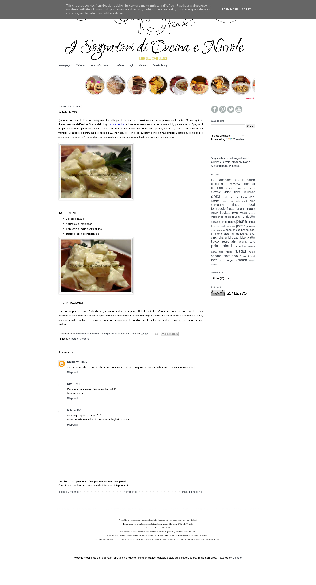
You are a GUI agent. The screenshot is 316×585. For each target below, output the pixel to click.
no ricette (248, 216)
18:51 (76, 383)
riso (221, 251)
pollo (252, 241)
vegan (230, 260)
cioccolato (218, 184)
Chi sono (80, 65)
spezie (236, 256)
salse (252, 252)
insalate (250, 208)
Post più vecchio (192, 491)
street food (248, 256)
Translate (238, 139)
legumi (215, 212)
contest (249, 184)
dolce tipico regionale (239, 191)
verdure (84, 338)
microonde (217, 216)
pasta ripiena (227, 226)
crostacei (249, 188)
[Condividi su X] (170, 334)
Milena (71, 410)
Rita (69, 383)
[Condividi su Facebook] (173, 334)
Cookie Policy (160, 65)
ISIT (213, 180)
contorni (217, 188)
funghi (240, 208)
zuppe (214, 264)
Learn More (229, 9)
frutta (230, 208)
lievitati (225, 213)
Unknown (73, 361)
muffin (236, 216)
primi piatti (221, 245)
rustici (240, 251)
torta (214, 260)
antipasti (225, 180)
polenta (243, 242)
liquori (252, 213)
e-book (120, 65)
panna (232, 221)
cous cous (233, 188)
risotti (229, 251)
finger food (243, 204)
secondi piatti (220, 256)
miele (228, 216)
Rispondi (72, 372)
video (252, 260)
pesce (245, 229)
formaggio (218, 208)
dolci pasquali (231, 201)
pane (224, 221)
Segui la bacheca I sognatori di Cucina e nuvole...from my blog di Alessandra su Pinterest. (231, 162)
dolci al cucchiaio (235, 197)
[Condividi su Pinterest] (177, 334)
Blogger (237, 557)
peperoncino (233, 229)
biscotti (239, 180)
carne (251, 180)
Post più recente (69, 491)
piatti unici (225, 237)
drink (244, 201)
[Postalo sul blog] (166, 334)
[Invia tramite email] (163, 334)
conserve (235, 183)
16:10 (80, 410)
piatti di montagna (235, 233)
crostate (216, 191)
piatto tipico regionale (233, 239)
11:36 (83, 361)
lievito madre (239, 212)
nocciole (216, 222)
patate (75, 338)
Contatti (143, 65)
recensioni (240, 246)
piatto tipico (239, 237)
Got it (246, 9)
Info (131, 65)
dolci (215, 196)
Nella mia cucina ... (101, 65)
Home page (64, 65)
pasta (241, 221)
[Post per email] (156, 333)
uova (222, 260)
